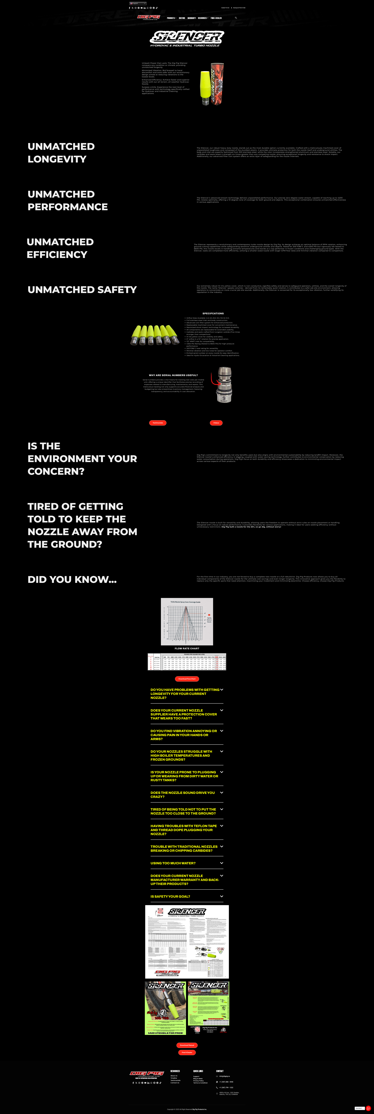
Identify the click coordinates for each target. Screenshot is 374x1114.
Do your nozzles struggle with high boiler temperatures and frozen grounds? (181, 755)
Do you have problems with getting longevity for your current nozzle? (185, 694)
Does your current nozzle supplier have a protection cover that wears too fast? (184, 714)
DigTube (182, 18)
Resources (202, 18)
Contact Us (175, 1083)
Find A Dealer (216, 18)
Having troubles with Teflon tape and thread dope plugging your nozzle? (184, 830)
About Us (174, 1075)
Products (171, 18)
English (135, 3)
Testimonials (175, 1080)
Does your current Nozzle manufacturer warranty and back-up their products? (185, 880)
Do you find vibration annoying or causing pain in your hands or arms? (184, 735)
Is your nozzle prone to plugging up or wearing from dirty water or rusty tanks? (184, 776)
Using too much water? (173, 863)
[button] (236, 18)
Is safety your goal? (170, 896)
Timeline (174, 1078)
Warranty (192, 18)
